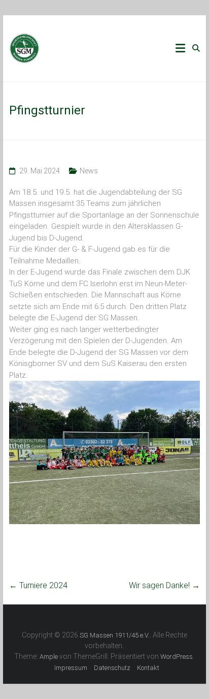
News (89, 171)
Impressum (70, 668)
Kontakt (148, 668)
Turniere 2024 (38, 585)
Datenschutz (112, 668)
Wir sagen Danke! (164, 585)
